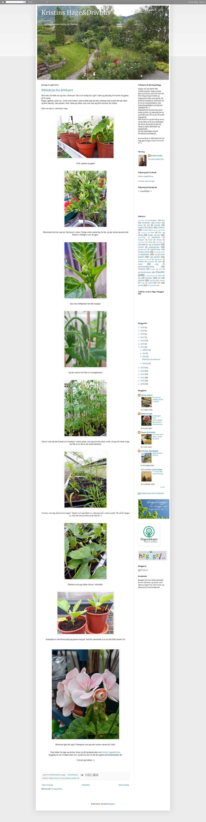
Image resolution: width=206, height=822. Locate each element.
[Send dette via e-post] (86, 774)
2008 (143, 384)
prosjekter (150, 261)
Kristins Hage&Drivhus (75, 12)
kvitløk (156, 252)
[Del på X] (91, 774)
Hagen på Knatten (148, 432)
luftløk (163, 252)
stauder (160, 271)
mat (155, 254)
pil (150, 259)
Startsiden (86, 785)
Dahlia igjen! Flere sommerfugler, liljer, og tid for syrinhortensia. (158, 420)
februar (145, 364)
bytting (140, 225)
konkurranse (143, 252)
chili (148, 225)
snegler (152, 269)
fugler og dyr (154, 235)
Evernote (146, 230)
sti (146, 275)
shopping (141, 269)
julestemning (142, 249)
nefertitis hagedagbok (149, 451)
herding (159, 240)
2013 (143, 368)
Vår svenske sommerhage (151, 470)
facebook (155, 230)
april (144, 357)
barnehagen (152, 220)
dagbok (141, 228)
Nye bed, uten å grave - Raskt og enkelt (158, 437)
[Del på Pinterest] (97, 774)
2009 (143, 381)
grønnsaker (156, 237)
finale (163, 230)
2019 (143, 331)
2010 (143, 378)
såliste (160, 275)
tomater (73, 778)
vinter (143, 283)
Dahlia (51, 778)
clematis (157, 225)
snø (160, 269)
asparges (141, 220)
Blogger (111, 804)
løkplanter (144, 254)
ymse (140, 285)
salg (156, 264)
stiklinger (152, 275)
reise (160, 262)
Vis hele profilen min (156, 159)
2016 (143, 341)
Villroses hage (146, 414)
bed (163, 220)
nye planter (155, 257)
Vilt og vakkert (146, 395)
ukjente (141, 280)
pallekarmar (141, 259)
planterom (158, 259)
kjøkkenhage (155, 249)
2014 (143, 347)
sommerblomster (144, 272)
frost (152, 233)
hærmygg (159, 242)
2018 (143, 334)
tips (139, 278)
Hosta (150, 242)
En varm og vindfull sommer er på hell (158, 399)
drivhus (56, 778)
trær (159, 278)
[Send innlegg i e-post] (82, 775)
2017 (143, 337)
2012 (143, 371)
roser (140, 264)
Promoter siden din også (146, 181)
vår (78, 778)
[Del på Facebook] (94, 774)
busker (158, 223)
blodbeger (146, 223)
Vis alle (162, 487)
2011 (143, 374)
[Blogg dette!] (89, 774)
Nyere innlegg (47, 785)
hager (150, 240)
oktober (146, 350)
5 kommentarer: (72, 775)
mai (144, 353)
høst (139, 245)
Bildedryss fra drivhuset (57, 90)
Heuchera (141, 242)
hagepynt (141, 240)
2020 (143, 327)
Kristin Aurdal (156, 156)
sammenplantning (146, 266)
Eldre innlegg (124, 785)
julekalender (154, 247)
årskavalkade (152, 285)
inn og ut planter (65, 778)
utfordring (153, 280)
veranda (162, 280)
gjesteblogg (142, 237)
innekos (141, 247)
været (150, 283)
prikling (141, 262)
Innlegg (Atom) (56, 789)
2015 (143, 344)
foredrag (144, 232)
